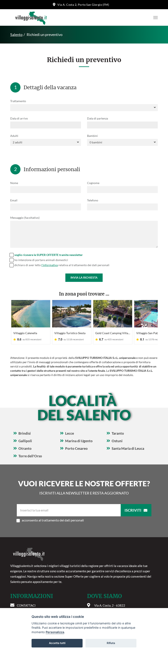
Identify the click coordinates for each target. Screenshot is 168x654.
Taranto (118, 433)
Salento (16, 34)
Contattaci (26, 605)
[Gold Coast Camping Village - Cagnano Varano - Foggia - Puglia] (112, 313)
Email (13, 200)
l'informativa (49, 265)
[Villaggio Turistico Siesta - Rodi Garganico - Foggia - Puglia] (71, 313)
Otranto (25, 448)
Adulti (14, 135)
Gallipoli (25, 441)
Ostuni (117, 441)
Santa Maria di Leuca (128, 448)
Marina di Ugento (79, 441)
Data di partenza (97, 118)
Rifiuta (111, 643)
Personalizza (55, 632)
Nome (14, 183)
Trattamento (18, 101)
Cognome (93, 183)
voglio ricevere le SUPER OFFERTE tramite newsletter (48, 255)
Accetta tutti (57, 643)
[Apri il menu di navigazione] (154, 17)
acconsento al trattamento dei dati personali (53, 520)
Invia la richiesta (84, 277)
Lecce (69, 433)
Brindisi (24, 433)
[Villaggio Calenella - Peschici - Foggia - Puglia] (30, 313)
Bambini (92, 135)
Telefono (92, 200)
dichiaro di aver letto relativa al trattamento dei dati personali (61, 265)
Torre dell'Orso (30, 456)
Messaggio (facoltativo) (25, 217)
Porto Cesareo (76, 448)
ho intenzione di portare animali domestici (41, 260)
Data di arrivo (19, 118)
